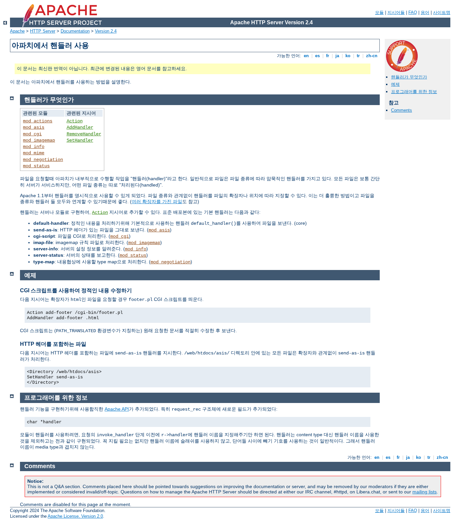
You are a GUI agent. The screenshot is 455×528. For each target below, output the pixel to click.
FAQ (412, 12)
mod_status (36, 166)
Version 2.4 (106, 31)
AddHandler (80, 127)
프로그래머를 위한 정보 (414, 91)
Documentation (75, 31)
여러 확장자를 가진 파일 (157, 201)
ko (348, 55)
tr (358, 55)
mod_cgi (32, 134)
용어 (425, 12)
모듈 (379, 12)
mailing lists (424, 491)
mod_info (33, 146)
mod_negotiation (43, 159)
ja (337, 55)
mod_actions (37, 121)
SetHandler (80, 140)
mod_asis (33, 127)
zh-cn (372, 55)
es (317, 55)
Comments (401, 110)
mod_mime (33, 153)
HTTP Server (42, 31)
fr (327, 55)
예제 (395, 84)
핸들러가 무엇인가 (409, 76)
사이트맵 (441, 12)
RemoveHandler (84, 134)
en (306, 55)
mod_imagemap (39, 140)
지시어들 (396, 12)
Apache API (117, 409)
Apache (17, 31)
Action (75, 121)
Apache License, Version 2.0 (75, 516)
